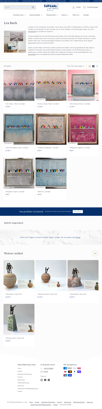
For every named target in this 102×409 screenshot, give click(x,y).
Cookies (20, 391)
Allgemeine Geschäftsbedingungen (28, 389)
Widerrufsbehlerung (23, 383)
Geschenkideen (35, 15)
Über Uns (76, 15)
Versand (20, 377)
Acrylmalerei (32, 31)
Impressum (21, 386)
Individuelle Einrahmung (25, 374)
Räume (64, 15)
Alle (95, 253)
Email (78, 237)
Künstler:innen (18, 15)
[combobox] (20, 7)
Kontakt (86, 15)
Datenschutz (21, 380)
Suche (19, 368)
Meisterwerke (51, 15)
